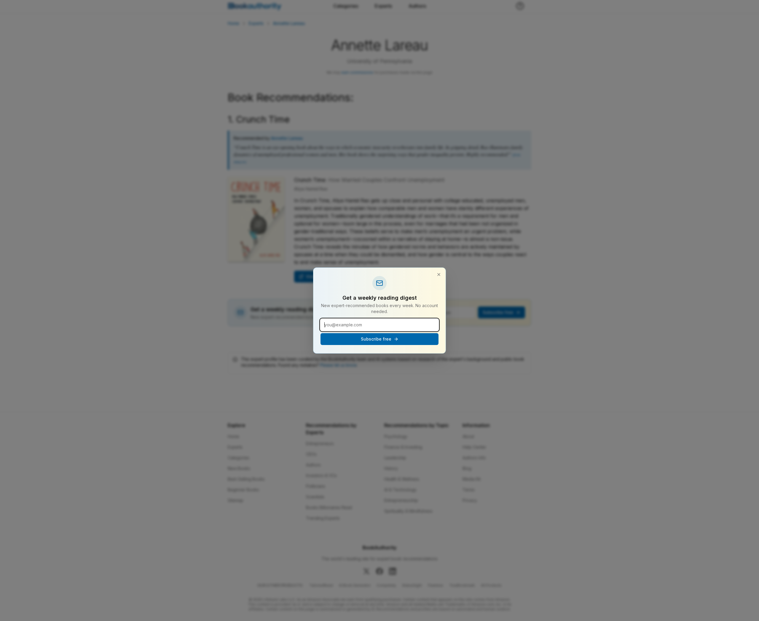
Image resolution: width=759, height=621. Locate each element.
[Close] (439, 274)
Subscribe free (376, 338)
